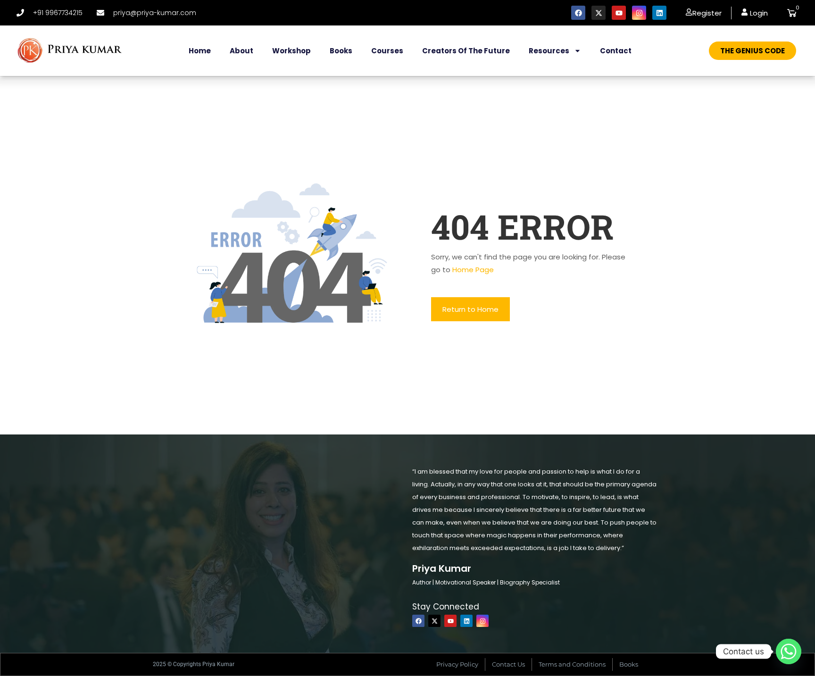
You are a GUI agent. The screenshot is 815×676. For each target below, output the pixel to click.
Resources (549, 51)
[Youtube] (619, 13)
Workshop (291, 51)
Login (758, 13)
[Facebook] (578, 13)
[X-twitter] (598, 13)
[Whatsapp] (788, 651)
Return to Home (470, 309)
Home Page (473, 270)
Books (341, 51)
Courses (387, 51)
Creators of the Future (466, 51)
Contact (616, 51)
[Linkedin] (659, 13)
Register (707, 13)
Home (200, 51)
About (241, 51)
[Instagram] (639, 13)
